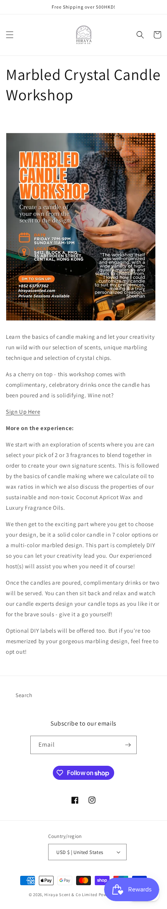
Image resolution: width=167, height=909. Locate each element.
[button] (9, 34)
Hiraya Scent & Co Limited (70, 894)
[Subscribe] (127, 745)
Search (24, 695)
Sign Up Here (23, 411)
